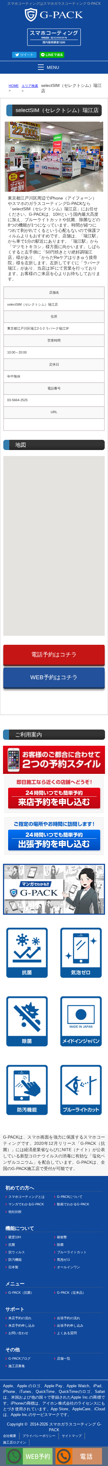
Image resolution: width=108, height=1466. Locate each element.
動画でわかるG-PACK (73, 1204)
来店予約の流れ (20, 1318)
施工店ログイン (14, 1442)
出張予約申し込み (70, 1325)
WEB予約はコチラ (54, 677)
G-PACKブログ (19, 1358)
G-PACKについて (69, 1196)
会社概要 (9, 1436)
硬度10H (14, 1237)
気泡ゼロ (63, 1259)
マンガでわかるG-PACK (26, 1204)
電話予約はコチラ (54, 654)
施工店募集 (16, 1366)
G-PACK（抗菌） (21, 1292)
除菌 (60, 1244)
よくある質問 (67, 1333)
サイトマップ (72, 1436)
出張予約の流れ (68, 1318)
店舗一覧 (63, 1358)
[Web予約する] (29, 1450)
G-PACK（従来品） (71, 1292)
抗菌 (11, 1244)
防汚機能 (15, 1259)
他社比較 (15, 1211)
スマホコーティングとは (26, 1196)
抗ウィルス (16, 1252)
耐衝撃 (62, 1237)
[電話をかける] (79, 1450)
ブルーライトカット (72, 1252)
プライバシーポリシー (39, 1436)
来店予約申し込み (21, 1325)
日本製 (13, 1267)
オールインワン (68, 1267)
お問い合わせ (18, 1333)
